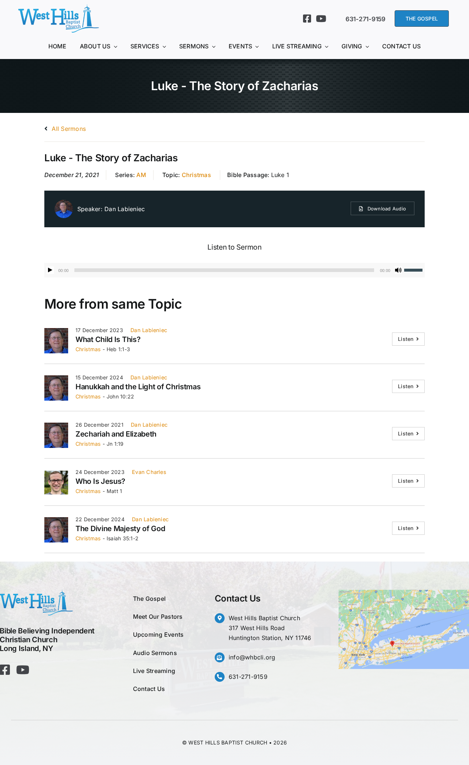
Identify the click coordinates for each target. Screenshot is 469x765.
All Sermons (68, 128)
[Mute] (398, 270)
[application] (234, 270)
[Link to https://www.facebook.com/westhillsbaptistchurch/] (307, 18)
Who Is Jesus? (100, 481)
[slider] (414, 269)
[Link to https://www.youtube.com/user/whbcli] (321, 18)
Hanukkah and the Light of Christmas (138, 386)
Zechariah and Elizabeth (115, 434)
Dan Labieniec (124, 209)
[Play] (50, 270)
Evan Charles (149, 472)
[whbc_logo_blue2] (58, 7)
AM (141, 175)
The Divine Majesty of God (120, 528)
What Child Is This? (107, 339)
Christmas (196, 175)
